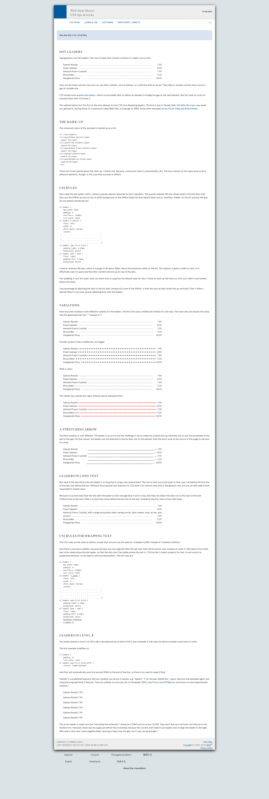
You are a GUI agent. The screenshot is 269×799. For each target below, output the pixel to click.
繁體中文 (147, 755)
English (68, 761)
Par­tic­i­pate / (129, 22)
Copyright (187, 745)
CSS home (74, 22)
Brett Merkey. (191, 109)
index (74, 35)
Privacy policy (206, 748)
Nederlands (94, 761)
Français (95, 755)
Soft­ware (107, 22)
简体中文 (121, 761)
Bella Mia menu (188, 105)
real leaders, (90, 95)
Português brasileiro (121, 755)
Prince (155, 682)
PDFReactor (169, 682)
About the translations (134, 768)
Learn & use (91, 22)
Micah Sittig (174, 109)
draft (151, 728)
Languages (207, 11)
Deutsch (68, 755)
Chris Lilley (207, 742)
